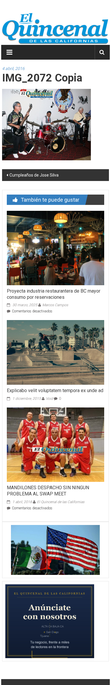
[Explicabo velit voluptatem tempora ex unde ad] (55, 352)
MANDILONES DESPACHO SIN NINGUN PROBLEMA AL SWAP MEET (48, 491)
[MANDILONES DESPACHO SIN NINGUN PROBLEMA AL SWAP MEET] (55, 444)
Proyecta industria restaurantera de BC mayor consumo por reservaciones (53, 294)
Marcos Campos (55, 305)
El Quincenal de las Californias (60, 502)
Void (49, 399)
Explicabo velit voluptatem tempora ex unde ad (55, 390)
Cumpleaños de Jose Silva (34, 175)
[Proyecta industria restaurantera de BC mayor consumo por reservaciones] (55, 247)
